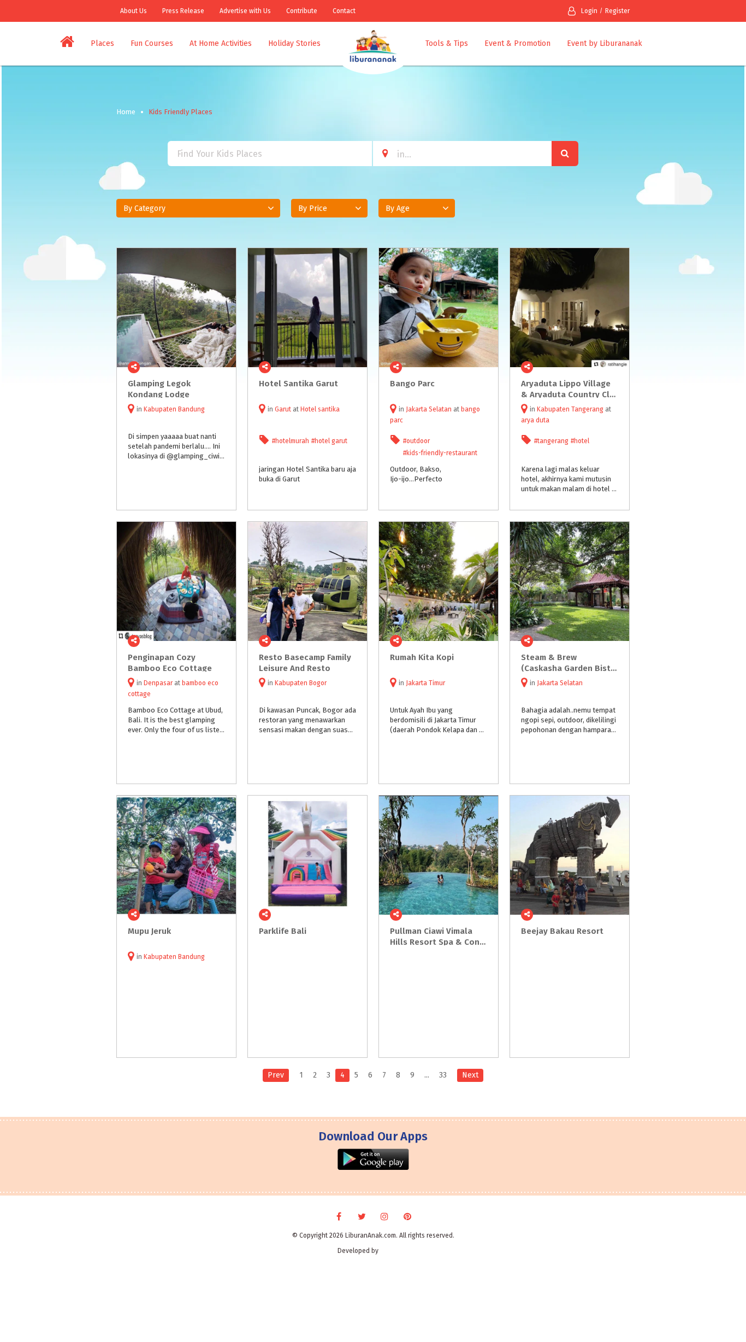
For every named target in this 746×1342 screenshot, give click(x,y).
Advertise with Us (245, 11)
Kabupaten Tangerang (570, 409)
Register (617, 11)
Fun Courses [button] (152, 43)
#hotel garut (329, 441)
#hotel (580, 441)
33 (443, 1075)
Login (589, 11)
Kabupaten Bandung (174, 409)
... (426, 1075)
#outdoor (416, 441)
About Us (133, 11)
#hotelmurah (290, 441)
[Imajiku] (394, 1251)
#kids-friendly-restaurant (440, 453)
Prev (276, 1075)
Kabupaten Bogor (301, 683)
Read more (221, 367)
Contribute (301, 11)
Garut (283, 409)
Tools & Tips (446, 43)
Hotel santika (320, 409)
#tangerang (551, 441)
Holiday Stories (294, 43)
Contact (344, 11)
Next (470, 1075)
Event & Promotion (517, 43)
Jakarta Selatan (429, 409)
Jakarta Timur (425, 683)
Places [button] (102, 43)
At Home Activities (221, 43)
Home (125, 112)
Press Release (183, 11)
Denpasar (158, 683)
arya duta (535, 420)
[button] (198, 208)
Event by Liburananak (604, 43)
